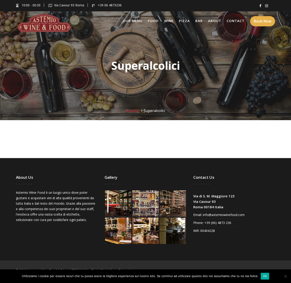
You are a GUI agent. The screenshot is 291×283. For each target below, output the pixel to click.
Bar (199, 20)
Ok (265, 276)
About (214, 20)
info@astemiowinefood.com (223, 215)
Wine (168, 20)
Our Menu (133, 20)
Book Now (262, 21)
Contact (235, 20)
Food (153, 20)
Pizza (184, 20)
